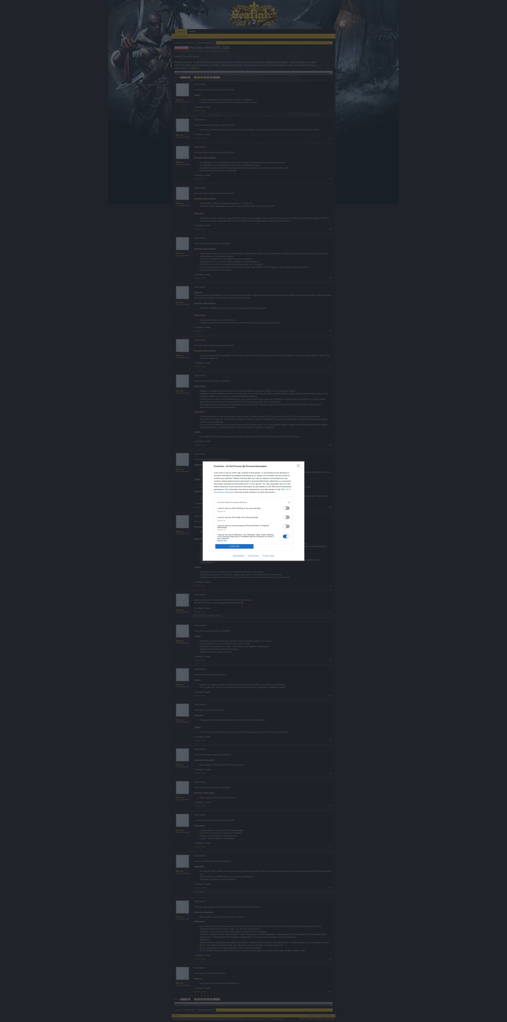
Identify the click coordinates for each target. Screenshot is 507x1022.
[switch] (286, 508)
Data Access (253, 556)
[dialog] (253, 511)
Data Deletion (238, 556)
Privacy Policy (268, 556)
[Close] (299, 466)
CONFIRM (234, 546)
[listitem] (253, 502)
